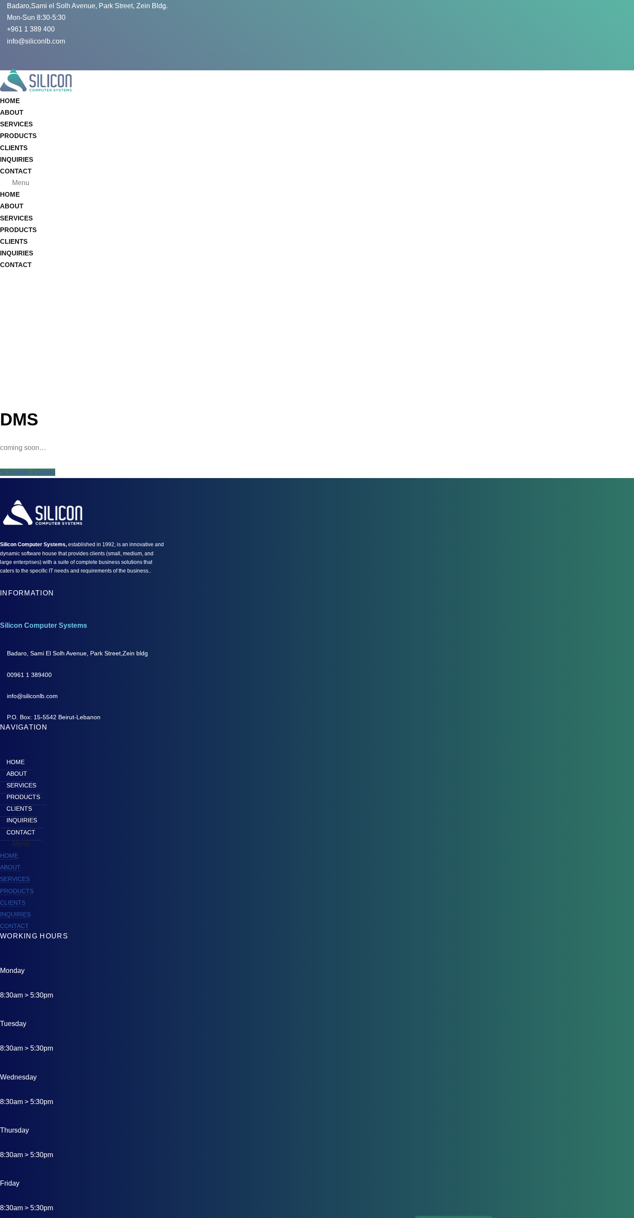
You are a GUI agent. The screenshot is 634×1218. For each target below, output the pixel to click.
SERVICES (16, 124)
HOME (10, 100)
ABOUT (11, 112)
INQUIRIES (16, 159)
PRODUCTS (18, 135)
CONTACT (15, 171)
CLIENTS (14, 147)
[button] (208, 183)
